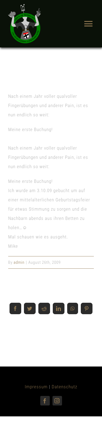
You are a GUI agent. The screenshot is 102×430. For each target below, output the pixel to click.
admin (19, 262)
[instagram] (57, 400)
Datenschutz (64, 386)
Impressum (36, 386)
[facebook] (45, 400)
